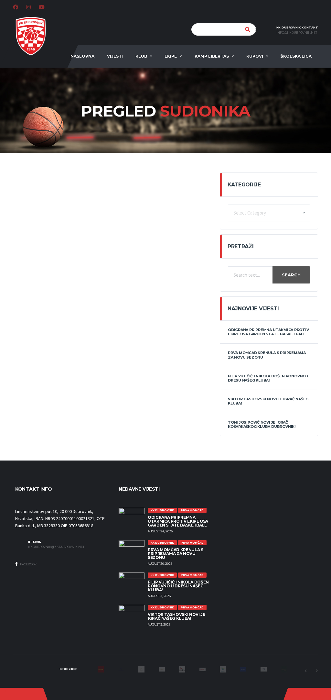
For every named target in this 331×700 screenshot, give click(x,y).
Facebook (28, 564)
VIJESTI (115, 56)
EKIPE (171, 56)
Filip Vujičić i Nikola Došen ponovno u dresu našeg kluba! (269, 378)
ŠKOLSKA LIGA (296, 56)
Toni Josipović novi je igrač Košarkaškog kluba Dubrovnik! (261, 424)
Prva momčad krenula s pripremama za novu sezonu (267, 354)
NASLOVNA (82, 56)
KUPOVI (254, 56)
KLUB (141, 56)
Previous (305, 671)
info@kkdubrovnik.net (296, 32)
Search (291, 274)
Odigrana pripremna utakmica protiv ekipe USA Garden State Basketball (268, 332)
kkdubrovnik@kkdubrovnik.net (56, 547)
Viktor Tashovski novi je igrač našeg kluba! (268, 401)
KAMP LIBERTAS (212, 56)
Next (317, 671)
